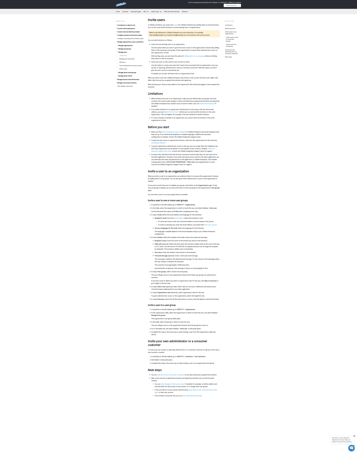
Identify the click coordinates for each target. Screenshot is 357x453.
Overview (125, 11)
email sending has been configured (174, 132)
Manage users (122, 52)
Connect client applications (126, 28)
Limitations (229, 25)
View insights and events (125, 86)
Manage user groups (124, 49)
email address (179, 218)
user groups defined (158, 143)
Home (118, 11)
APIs (144, 11)
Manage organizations (125, 45)
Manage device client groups (127, 72)
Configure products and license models (129, 35)
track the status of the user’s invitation (170, 375)
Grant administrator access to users (130, 65)
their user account (210, 225)
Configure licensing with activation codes (130, 38)
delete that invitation (171, 112)
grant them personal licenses (192, 396)
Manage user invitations (127, 59)
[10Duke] (121, 7)
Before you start (230, 28)
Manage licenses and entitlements (128, 79)
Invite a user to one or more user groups (232, 39)
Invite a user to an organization (230, 33)
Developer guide (136, 11)
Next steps (228, 57)
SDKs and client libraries (172, 11)
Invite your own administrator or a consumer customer (231, 51)
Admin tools (155, 11)
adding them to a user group (194, 56)
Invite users (123, 55)
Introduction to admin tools (126, 25)
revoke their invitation (207, 103)
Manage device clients (125, 76)
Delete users (123, 69)
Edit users (122, 62)
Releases (185, 11)
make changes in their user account (172, 384)
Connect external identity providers (128, 32)
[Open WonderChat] (351, 448)
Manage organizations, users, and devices (130, 42)
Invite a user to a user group (231, 45)
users (175, 25)
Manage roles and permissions (127, 83)
